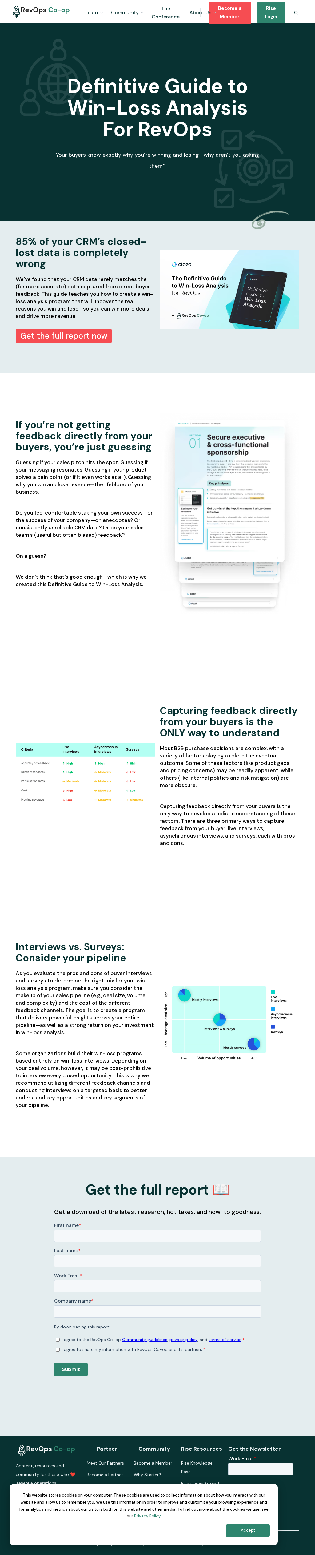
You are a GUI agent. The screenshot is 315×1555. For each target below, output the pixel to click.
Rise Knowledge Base (197, 1467)
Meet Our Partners (105, 1463)
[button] (94, 11)
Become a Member (229, 12)
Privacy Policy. (147, 1516)
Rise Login (271, 12)
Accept (248, 1530)
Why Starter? (147, 1474)
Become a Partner (105, 1474)
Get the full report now (63, 336)
